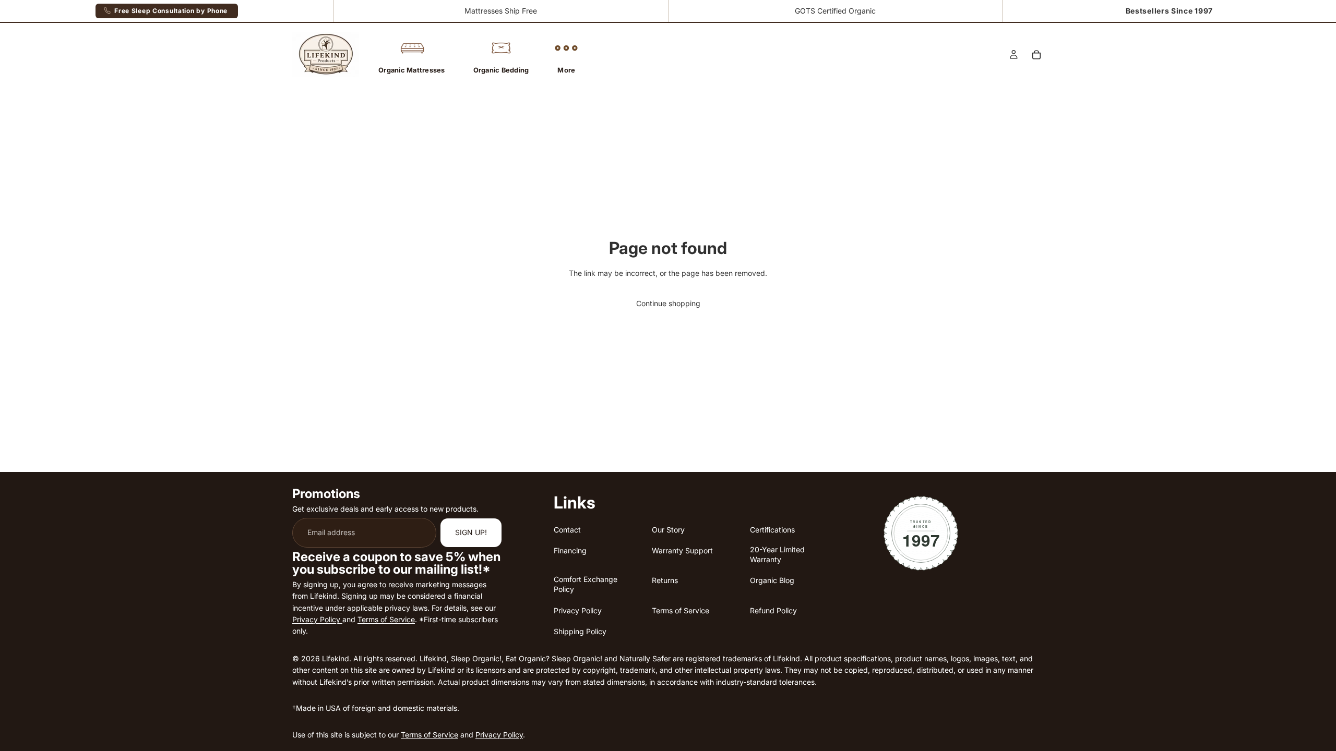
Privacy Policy (317, 619)
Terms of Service (386, 619)
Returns (665, 580)
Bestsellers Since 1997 (1169, 10)
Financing (570, 550)
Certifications (772, 529)
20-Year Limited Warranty (777, 554)
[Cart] (1036, 54)
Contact (567, 529)
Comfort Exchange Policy (585, 584)
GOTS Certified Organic (835, 10)
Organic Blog (772, 580)
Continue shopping (668, 303)
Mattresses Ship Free (500, 10)
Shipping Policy (580, 631)
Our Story (668, 529)
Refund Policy (773, 609)
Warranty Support (682, 550)
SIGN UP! (471, 532)
